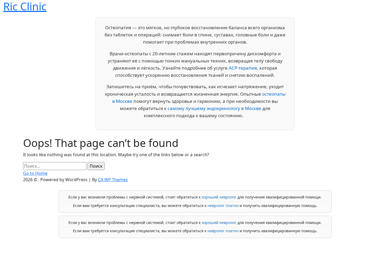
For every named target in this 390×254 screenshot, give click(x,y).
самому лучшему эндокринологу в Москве (214, 108)
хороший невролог (219, 197)
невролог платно (223, 205)
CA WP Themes (113, 180)
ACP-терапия (243, 68)
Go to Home (35, 173)
